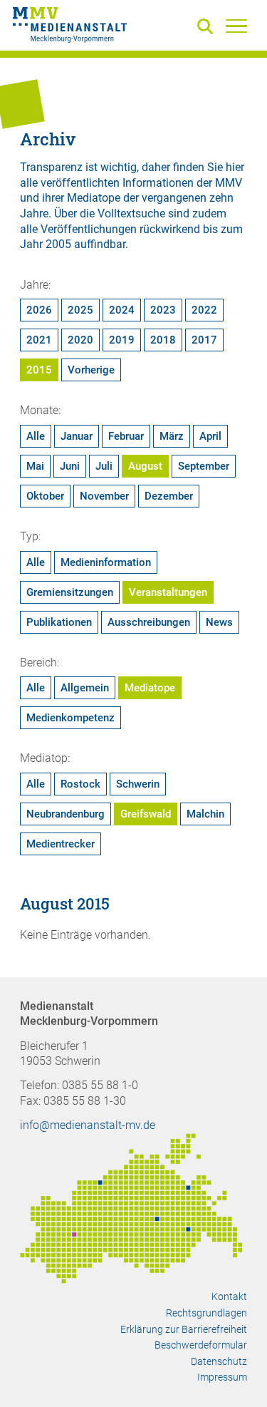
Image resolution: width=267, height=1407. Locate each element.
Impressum (222, 1377)
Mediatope (150, 687)
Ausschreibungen (149, 622)
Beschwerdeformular (201, 1345)
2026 (39, 310)
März (171, 436)
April (210, 436)
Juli (103, 466)
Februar (126, 436)
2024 (122, 310)
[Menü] (236, 25)
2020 (80, 340)
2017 (204, 340)
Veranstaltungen (168, 592)
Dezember (169, 496)
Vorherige (91, 370)
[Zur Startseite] (70, 27)
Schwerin (137, 784)
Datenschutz (219, 1361)
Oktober (45, 496)
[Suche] (208, 27)
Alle (35, 436)
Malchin (205, 814)
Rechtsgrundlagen (206, 1313)
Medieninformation (106, 562)
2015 (39, 370)
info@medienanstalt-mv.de (87, 1125)
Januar (77, 436)
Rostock (80, 784)
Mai (35, 466)
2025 (80, 310)
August (145, 466)
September (203, 466)
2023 (163, 310)
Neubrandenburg (65, 814)
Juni (70, 466)
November (104, 496)
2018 (163, 340)
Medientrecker (60, 844)
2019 (122, 340)
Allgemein (85, 687)
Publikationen (59, 622)
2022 (204, 310)
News (219, 622)
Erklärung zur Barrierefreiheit (183, 1329)
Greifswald (145, 814)
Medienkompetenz (70, 717)
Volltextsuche (131, 213)
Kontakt (229, 1296)
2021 (39, 340)
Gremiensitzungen (69, 592)
